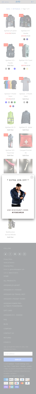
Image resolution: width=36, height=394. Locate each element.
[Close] (32, 177)
